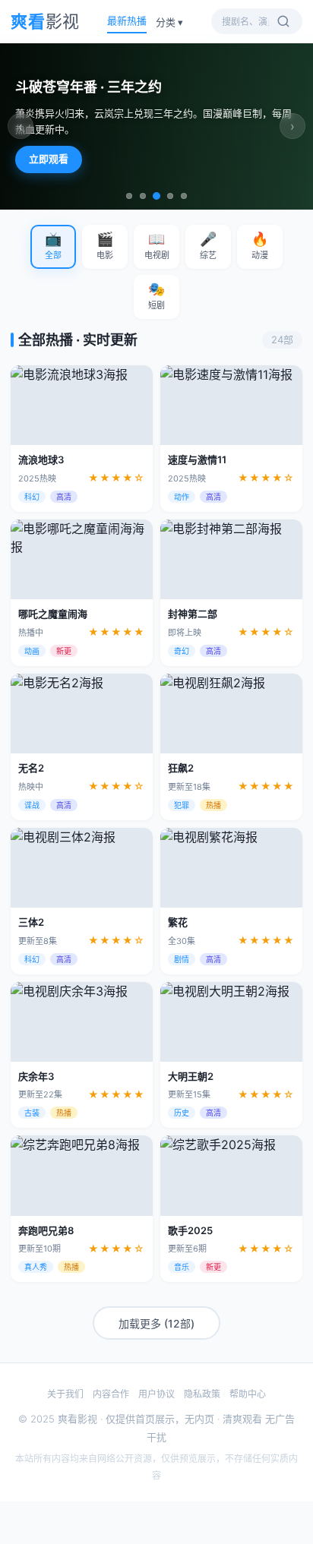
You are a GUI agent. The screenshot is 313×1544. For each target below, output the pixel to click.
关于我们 (65, 1394)
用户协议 (156, 1394)
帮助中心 (247, 1394)
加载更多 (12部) (156, 1323)
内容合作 (111, 1394)
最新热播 (127, 20)
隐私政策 (202, 1394)
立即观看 (48, 159)
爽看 (45, 21)
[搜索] (283, 21)
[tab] (129, 196)
